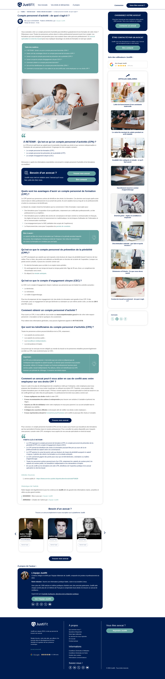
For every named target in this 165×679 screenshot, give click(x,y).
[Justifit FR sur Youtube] (88, 667)
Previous (15, 534)
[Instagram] (42, 604)
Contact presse (73, 641)
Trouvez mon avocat (60, 420)
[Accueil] (19, 12)
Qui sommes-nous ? (75, 629)
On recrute (72, 638)
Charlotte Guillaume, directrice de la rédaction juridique (60, 594)
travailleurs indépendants (36, 341)
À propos (76, 5)
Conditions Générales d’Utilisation (79, 650)
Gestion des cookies (75, 655)
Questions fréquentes (75, 632)
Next (105, 532)
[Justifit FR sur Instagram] (83, 667)
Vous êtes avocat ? (137, 5)
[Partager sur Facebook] (126, 319)
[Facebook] (38, 604)
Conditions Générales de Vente (78, 653)
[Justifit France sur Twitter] (79, 667)
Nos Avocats (42, 5)
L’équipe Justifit (60, 20)
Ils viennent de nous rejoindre (78, 636)
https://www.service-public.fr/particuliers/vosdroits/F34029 (57, 478)
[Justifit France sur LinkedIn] (75, 667)
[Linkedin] (33, 604)
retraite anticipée (40, 273)
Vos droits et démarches (60, 5)
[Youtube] (50, 604)
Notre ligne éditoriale (75, 634)
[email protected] (36, 649)
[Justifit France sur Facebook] (71, 667)
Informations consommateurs (78, 657)
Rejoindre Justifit (120, 631)
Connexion (118, 5)
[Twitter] (46, 604)
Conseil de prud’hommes (55, 413)
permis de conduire (63, 226)
